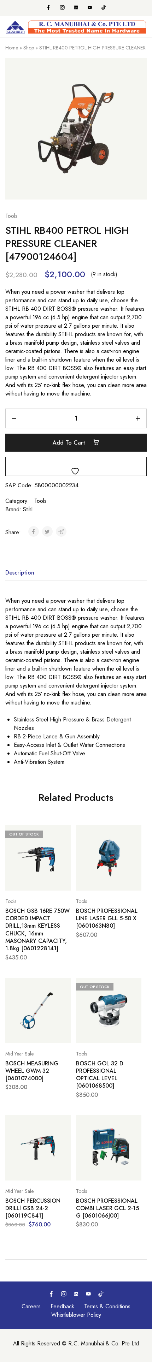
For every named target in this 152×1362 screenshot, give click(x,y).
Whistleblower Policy (76, 1315)
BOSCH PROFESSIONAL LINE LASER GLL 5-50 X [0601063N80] (107, 918)
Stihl (28, 509)
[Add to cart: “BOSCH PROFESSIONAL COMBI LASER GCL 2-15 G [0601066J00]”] (134, 1123)
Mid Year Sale (19, 1053)
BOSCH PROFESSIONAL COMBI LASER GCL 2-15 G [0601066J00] (107, 1208)
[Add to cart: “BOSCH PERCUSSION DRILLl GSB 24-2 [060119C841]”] (63, 1123)
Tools (11, 216)
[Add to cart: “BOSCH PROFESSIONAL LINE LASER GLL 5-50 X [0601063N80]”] (134, 834)
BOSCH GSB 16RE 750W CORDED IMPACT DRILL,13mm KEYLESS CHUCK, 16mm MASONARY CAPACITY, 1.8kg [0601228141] (37, 929)
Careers (31, 1306)
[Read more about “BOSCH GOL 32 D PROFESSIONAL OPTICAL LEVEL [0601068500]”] (134, 986)
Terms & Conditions (107, 1306)
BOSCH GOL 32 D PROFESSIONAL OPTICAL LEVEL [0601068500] (99, 1075)
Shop (28, 47)
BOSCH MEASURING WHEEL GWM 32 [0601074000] (31, 1071)
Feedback (62, 1306)
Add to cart (70, 443)
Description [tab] (19, 573)
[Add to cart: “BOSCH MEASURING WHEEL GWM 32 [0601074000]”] (63, 986)
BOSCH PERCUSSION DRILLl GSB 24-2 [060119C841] (32, 1208)
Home (11, 47)
